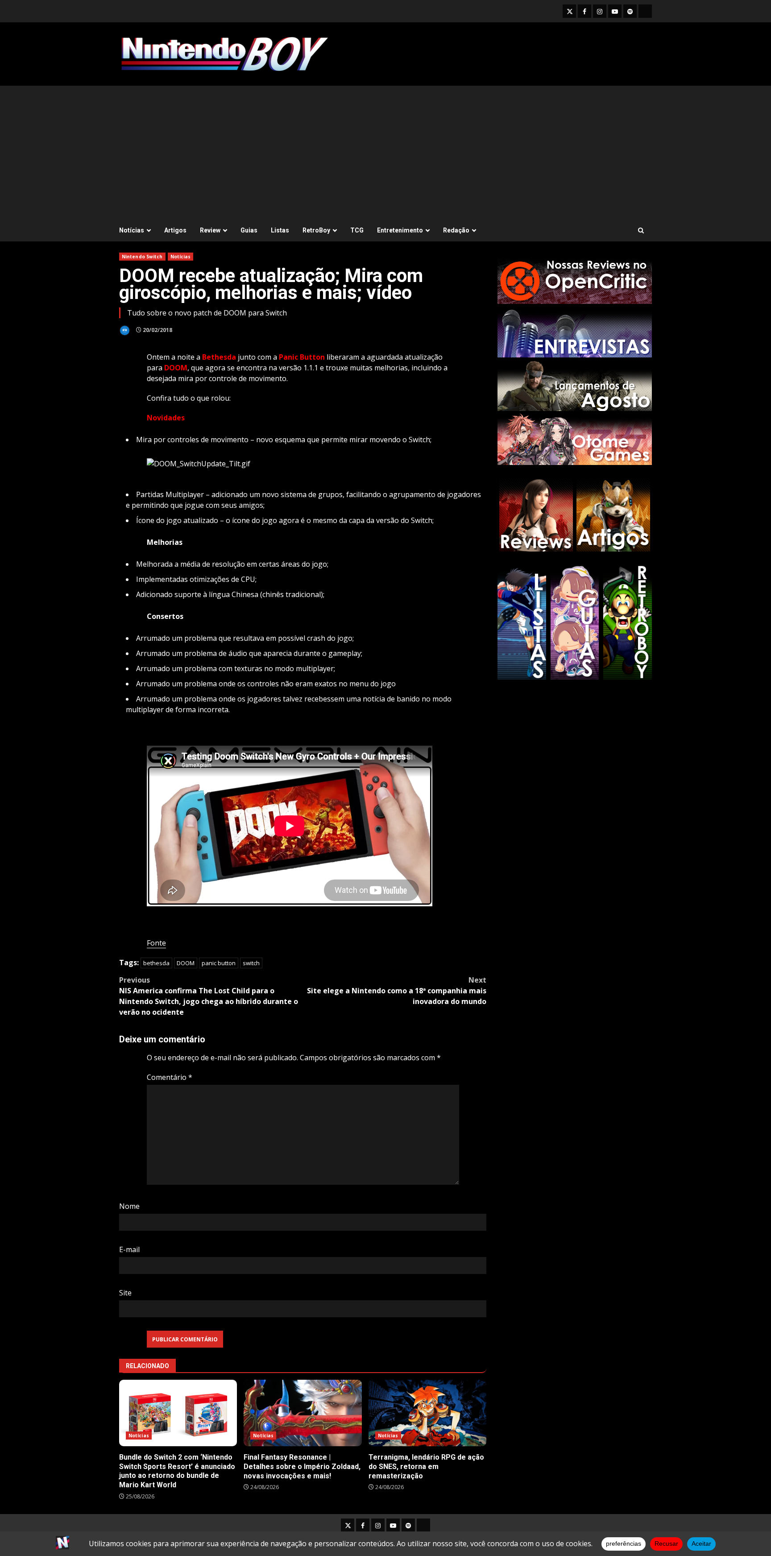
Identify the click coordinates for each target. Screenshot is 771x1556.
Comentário (169, 1077)
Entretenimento (400, 230)
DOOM (186, 963)
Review (210, 230)
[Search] (641, 230)
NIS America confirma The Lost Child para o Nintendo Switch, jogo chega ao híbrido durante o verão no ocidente (208, 996)
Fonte (156, 943)
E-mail (129, 1249)
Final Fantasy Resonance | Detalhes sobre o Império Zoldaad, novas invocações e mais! (302, 1413)
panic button (219, 963)
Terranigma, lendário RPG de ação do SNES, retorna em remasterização (427, 1413)
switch (251, 963)
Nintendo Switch (142, 256)
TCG (357, 230)
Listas (280, 230)
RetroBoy (316, 230)
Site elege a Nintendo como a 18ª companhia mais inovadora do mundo (396, 990)
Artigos (175, 230)
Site (125, 1293)
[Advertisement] (385, 152)
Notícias (131, 230)
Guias (248, 230)
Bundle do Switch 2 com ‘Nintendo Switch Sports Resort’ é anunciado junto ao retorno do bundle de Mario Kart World (178, 1413)
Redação (456, 230)
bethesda (156, 963)
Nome (129, 1206)
